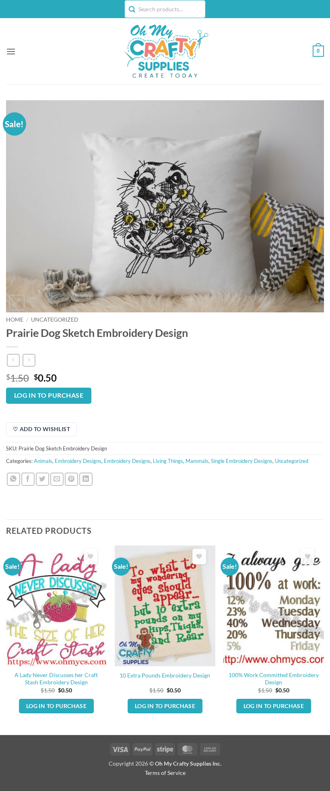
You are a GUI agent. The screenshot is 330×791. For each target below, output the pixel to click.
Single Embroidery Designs (241, 461)
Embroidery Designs (78, 461)
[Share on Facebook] (28, 479)
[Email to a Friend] (57, 479)
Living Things (168, 461)
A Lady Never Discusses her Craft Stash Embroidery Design (56, 678)
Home (14, 319)
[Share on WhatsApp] (13, 479)
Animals (43, 461)
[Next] (324, 639)
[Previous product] (29, 360)
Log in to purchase (48, 395)
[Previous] (6, 639)
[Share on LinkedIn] (86, 479)
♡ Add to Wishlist (41, 428)
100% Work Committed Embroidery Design (274, 678)
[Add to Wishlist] (90, 556)
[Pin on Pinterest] (71, 479)
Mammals (197, 461)
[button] (11, 51)
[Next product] (13, 360)
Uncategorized (54, 319)
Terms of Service (165, 772)
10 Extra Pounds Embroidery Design (165, 675)
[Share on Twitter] (42, 479)
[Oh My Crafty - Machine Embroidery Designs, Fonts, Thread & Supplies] (165, 51)
